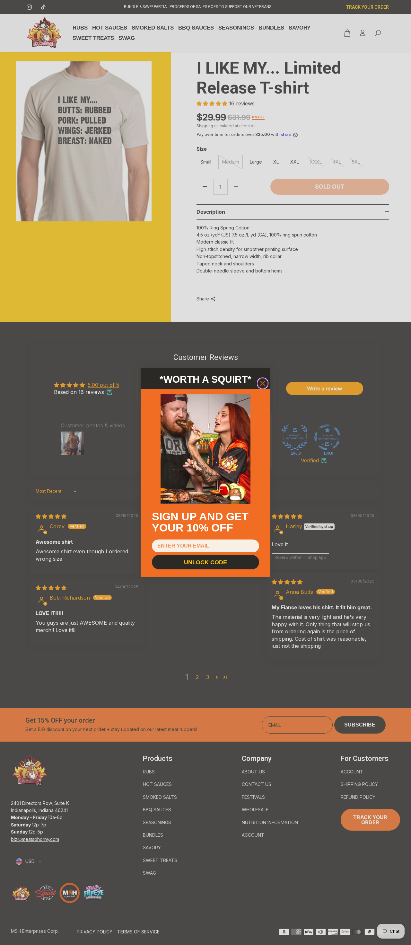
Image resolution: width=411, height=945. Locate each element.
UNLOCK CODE (205, 562)
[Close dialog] (263, 383)
